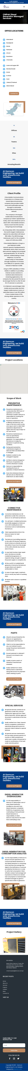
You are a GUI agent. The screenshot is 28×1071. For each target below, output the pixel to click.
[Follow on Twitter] (18, 1059)
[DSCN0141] (14, 952)
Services (5, 985)
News (4, 991)
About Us (5, 983)
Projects (5, 987)
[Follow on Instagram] (14, 1059)
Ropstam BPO (18, 1069)
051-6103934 (14, 1)
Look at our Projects (14, 182)
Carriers (5, 989)
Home (4, 981)
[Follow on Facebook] (10, 1059)
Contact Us (14, 93)
